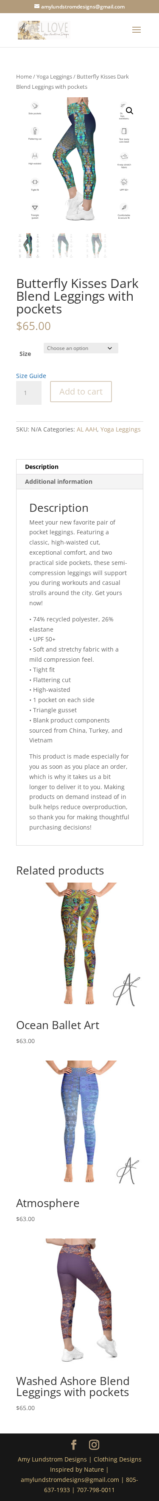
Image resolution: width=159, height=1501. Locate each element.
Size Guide (31, 376)
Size (25, 354)
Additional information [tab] (58, 481)
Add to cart (81, 391)
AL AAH (87, 429)
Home (24, 76)
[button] (129, 110)
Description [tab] (42, 467)
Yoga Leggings (54, 76)
